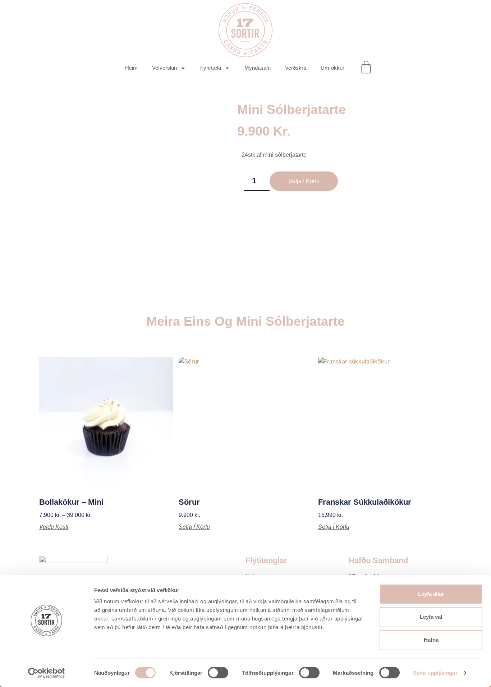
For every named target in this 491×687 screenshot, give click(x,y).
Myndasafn (257, 68)
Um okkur (332, 68)
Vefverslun (164, 68)
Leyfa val (431, 617)
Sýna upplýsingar (435, 673)
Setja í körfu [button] (194, 527)
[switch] (218, 672)
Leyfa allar (431, 594)
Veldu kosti (53, 527)
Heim (131, 68)
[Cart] (366, 67)
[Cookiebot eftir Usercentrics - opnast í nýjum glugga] (46, 673)
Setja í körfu (304, 181)
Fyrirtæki (210, 68)
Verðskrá (295, 68)
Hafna (431, 640)
